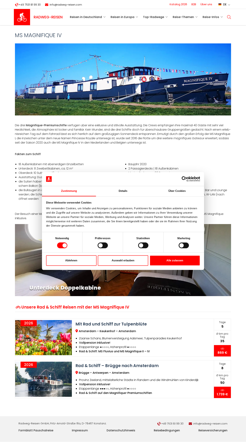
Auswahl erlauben (123, 260)
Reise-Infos (211, 17)
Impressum (80, 430)
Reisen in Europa (122, 17)
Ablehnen (71, 260)
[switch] (103, 245)
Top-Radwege (153, 17)
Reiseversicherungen (212, 430)
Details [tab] (123, 190)
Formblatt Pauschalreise (36, 430)
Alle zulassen (174, 260)
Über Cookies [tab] (177, 190)
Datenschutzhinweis (121, 430)
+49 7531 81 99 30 (30, 4)
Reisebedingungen (167, 430)
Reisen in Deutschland (86, 17)
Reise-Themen (183, 17)
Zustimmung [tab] (69, 190)
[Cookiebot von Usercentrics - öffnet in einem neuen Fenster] (184, 179)
